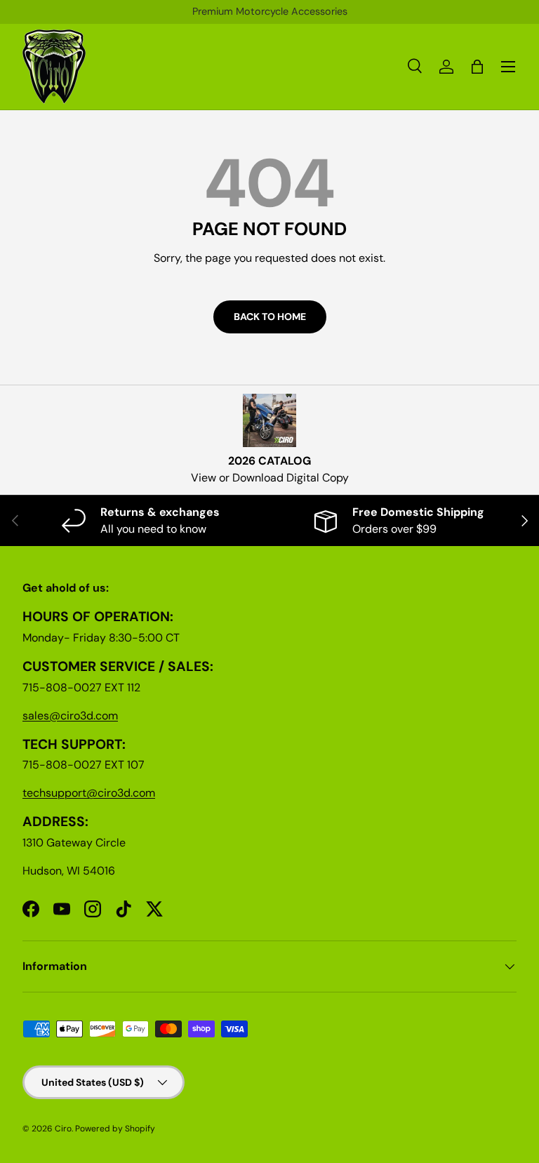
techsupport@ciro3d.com (88, 792)
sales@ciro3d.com (70, 715)
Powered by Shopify (115, 1128)
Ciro (63, 1128)
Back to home (270, 316)
